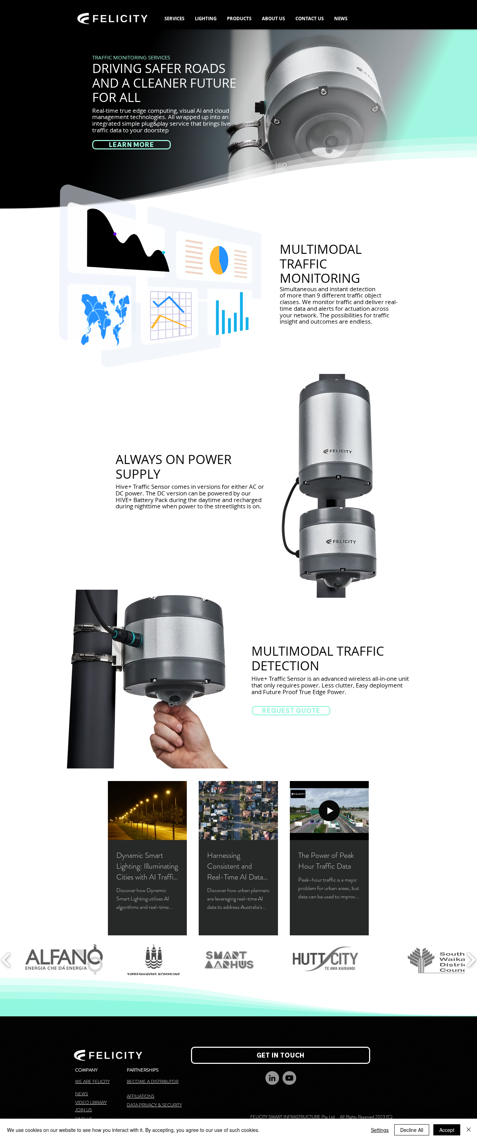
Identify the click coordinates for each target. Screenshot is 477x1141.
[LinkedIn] (272, 1078)
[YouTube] (289, 1078)
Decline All (411, 1129)
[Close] (468, 1129)
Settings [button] (380, 1129)
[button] (174, 18)
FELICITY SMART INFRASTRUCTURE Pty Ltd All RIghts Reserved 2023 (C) (320, 1116)
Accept (446, 1129)
